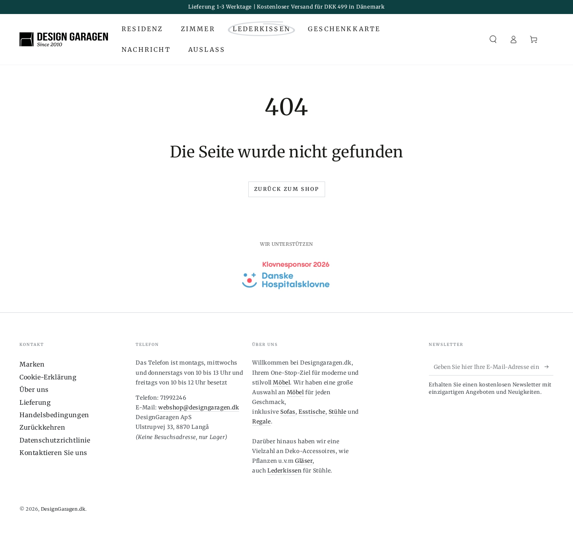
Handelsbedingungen (54, 415)
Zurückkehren (42, 427)
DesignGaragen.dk (63, 509)
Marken (32, 364)
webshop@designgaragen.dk (198, 407)
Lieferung (35, 402)
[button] (493, 39)
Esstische (312, 411)
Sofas (287, 411)
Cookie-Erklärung (48, 377)
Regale (261, 421)
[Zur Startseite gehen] (63, 39)
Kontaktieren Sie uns (53, 453)
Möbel (281, 382)
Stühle (338, 411)
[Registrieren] (549, 366)
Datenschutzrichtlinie (54, 440)
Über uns (34, 389)
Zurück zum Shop (286, 189)
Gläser (304, 460)
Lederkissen (284, 470)
